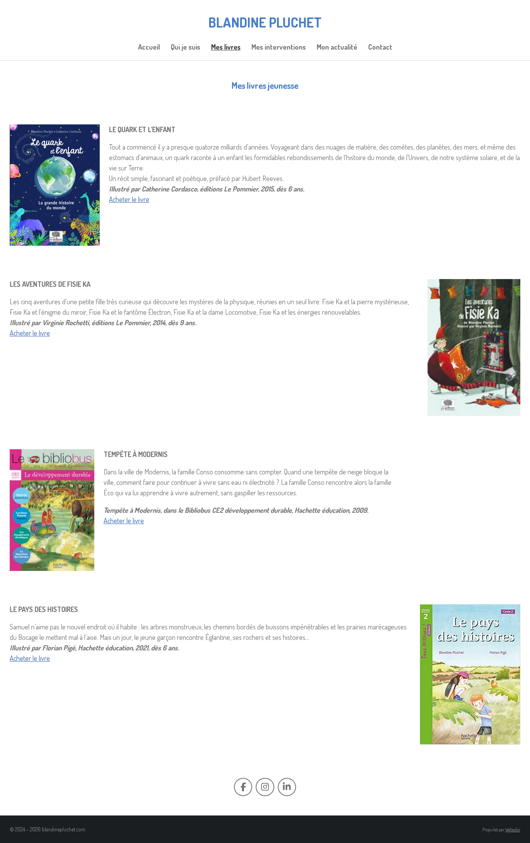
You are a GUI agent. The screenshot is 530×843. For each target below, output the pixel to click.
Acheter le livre (129, 199)
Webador (512, 830)
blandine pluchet (265, 22)
